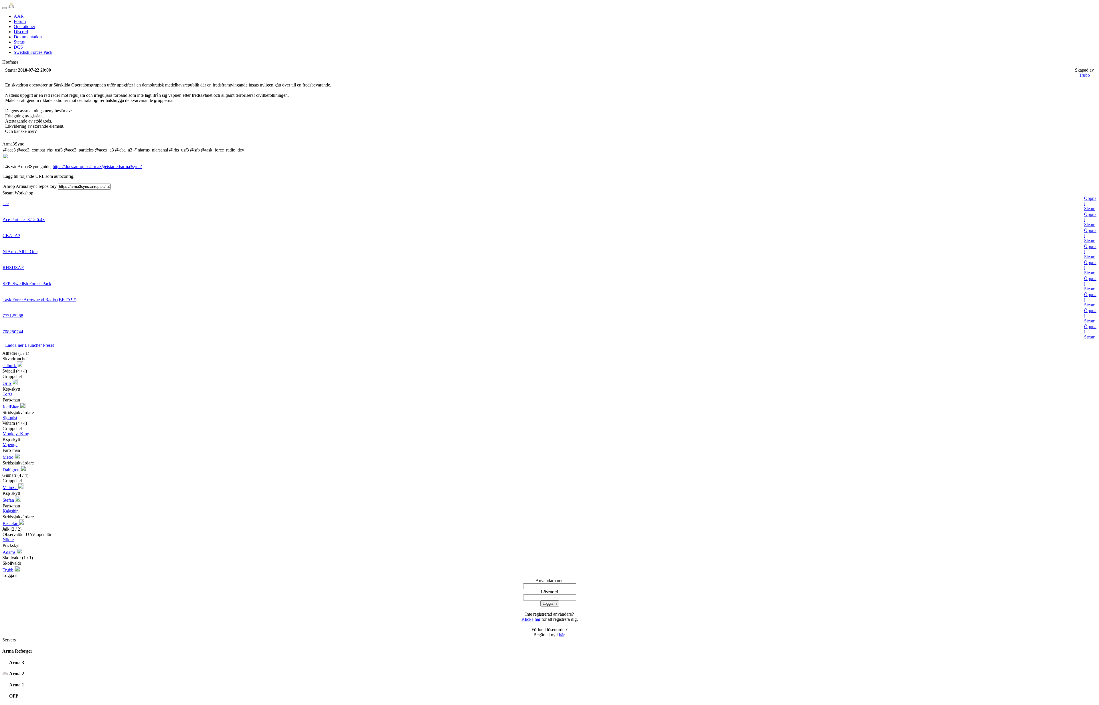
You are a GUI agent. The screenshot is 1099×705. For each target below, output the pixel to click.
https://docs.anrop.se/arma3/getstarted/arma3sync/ (97, 166)
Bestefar (11, 523)
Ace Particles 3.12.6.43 (24, 219)
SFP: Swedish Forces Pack (27, 283)
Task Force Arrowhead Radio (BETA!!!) (39, 299)
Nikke (8, 539)
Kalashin (11, 511)
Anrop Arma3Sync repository (30, 186)
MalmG (10, 487)
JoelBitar (11, 406)
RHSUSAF (13, 267)
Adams (10, 552)
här (561, 634)
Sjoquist (10, 417)
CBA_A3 (11, 235)
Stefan (9, 500)
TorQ (7, 394)
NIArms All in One (20, 251)
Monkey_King (16, 433)
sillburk (10, 365)
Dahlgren (12, 469)
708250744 (13, 331)
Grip (7, 383)
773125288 (13, 315)
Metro (9, 457)
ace (6, 203)
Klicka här (530, 619)
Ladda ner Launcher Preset (29, 345)
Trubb (1084, 75)
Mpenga (10, 444)
